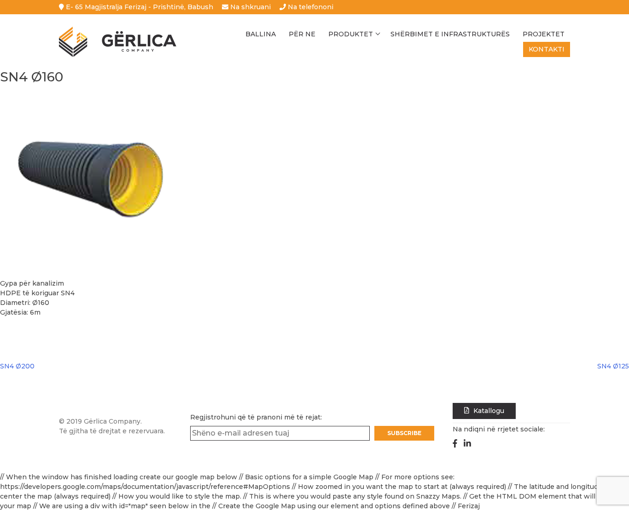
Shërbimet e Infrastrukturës (450, 34)
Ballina (260, 34)
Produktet (350, 34)
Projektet (544, 34)
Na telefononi (309, 7)
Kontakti (547, 49)
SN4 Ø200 (17, 366)
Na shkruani (249, 7)
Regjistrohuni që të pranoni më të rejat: (256, 417)
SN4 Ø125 (613, 366)
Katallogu (488, 411)
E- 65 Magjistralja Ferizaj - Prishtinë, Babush (138, 7)
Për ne (302, 34)
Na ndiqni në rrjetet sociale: (499, 429)
